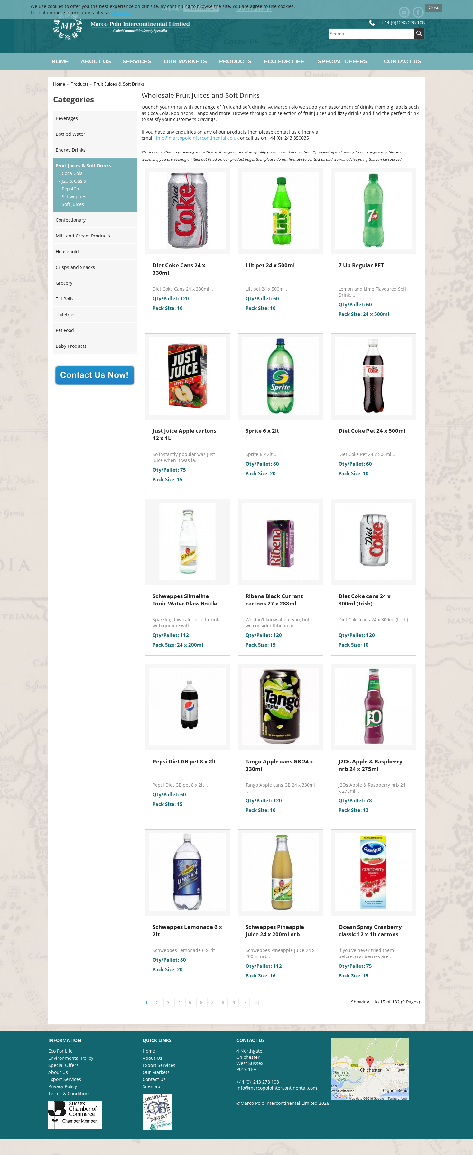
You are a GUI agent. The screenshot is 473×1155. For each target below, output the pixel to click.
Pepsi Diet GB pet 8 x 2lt (184, 761)
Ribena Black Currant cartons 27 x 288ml (274, 599)
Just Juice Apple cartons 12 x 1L (184, 434)
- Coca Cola (71, 173)
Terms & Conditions (69, 1093)
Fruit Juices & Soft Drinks (119, 84)
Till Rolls (65, 299)
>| (257, 1002)
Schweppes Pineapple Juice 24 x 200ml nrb (275, 930)
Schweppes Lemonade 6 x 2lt (187, 930)
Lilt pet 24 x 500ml (270, 265)
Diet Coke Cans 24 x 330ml (179, 269)
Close (434, 7)
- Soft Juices (71, 204)
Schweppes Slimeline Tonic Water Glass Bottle (185, 599)
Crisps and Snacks (75, 267)
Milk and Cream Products (83, 236)
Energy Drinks (71, 150)
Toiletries (66, 314)
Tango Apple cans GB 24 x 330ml (279, 765)
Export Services (64, 1079)
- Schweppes (72, 196)
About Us (96, 61)
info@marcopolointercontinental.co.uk (197, 138)
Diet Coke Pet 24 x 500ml (372, 430)
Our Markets (185, 61)
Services (137, 61)
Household (67, 251)
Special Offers (343, 61)
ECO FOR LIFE (284, 61)
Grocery (64, 283)
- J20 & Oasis (72, 181)
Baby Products (71, 346)
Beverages (67, 118)
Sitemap (151, 1086)
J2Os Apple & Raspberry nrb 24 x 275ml (371, 765)
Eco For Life (60, 1051)
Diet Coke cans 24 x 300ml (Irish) (365, 599)
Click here (121, 12)
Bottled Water (70, 134)
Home (60, 61)
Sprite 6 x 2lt (262, 430)
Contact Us (403, 61)
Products (235, 61)
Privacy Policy (62, 1086)
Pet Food (65, 330)
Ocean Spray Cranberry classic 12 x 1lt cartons (370, 930)
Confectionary (71, 220)
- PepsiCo (69, 189)
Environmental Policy (70, 1058)
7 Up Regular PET (361, 265)
